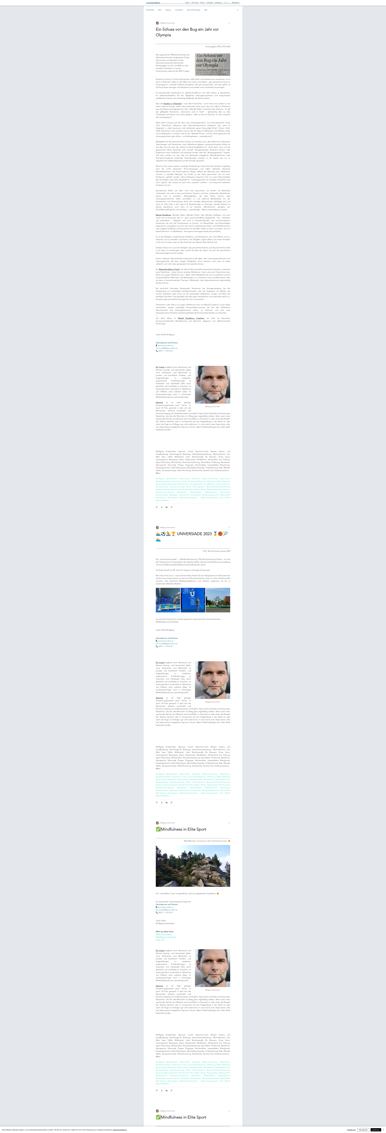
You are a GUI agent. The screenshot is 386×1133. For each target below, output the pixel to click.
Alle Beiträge (150, 10)
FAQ (205, 10)
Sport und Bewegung (193, 10)
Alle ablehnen (363, 1130)
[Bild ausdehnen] (168, 600)
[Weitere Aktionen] (229, 23)
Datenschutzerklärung (120, 1130)
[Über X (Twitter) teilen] (162, 507)
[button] (238, 10)
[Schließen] (383, 1129)
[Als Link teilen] (171, 507)
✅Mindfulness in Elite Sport (181, 829)
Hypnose (168, 10)
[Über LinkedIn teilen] (167, 507)
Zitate (160, 10)
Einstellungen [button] (351, 1130)
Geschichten (179, 10)
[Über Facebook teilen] (157, 507)
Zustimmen (375, 1130)
